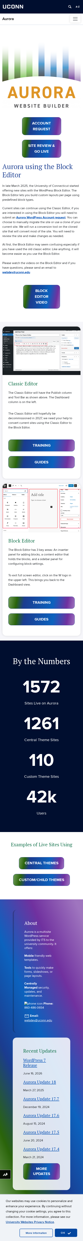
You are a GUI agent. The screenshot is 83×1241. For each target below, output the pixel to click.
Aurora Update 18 (39, 1081)
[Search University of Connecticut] (70, 7)
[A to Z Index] (78, 7)
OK (64, 1232)
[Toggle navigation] (75, 19)
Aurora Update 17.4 (41, 1148)
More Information (36, 1233)
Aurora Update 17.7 (41, 1098)
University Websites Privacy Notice (30, 1222)
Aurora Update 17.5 (41, 1132)
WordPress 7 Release (34, 1063)
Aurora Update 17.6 (41, 1115)
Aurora (8, 19)
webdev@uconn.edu (38, 1020)
